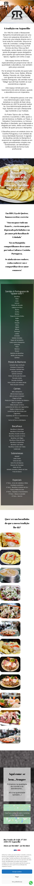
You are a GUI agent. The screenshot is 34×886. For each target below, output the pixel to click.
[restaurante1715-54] (10, 743)
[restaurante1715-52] (10, 618)
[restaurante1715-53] (10, 600)
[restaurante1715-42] (10, 671)
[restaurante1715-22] (10, 564)
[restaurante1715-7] (10, 725)
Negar (17, 877)
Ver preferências (17, 882)
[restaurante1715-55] (10, 582)
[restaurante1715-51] (10, 636)
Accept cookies (17, 872)
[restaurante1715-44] (10, 689)
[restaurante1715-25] (10, 547)
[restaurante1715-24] (10, 654)
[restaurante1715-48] (10, 707)
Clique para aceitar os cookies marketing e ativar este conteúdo (17, 814)
